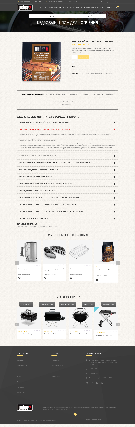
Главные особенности (57, 95)
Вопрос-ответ (21, 392)
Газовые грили (88, 304)
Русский (108, 7)
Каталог (42, 7)
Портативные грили (47, 304)
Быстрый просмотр (30, 265)
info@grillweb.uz (93, 373)
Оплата (97, 95)
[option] (41, 63)
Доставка (85, 95)
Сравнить (77, 62)
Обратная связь (73, 1)
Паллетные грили (56, 381)
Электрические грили (67, 304)
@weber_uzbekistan (25, 1)
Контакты (100, 7)
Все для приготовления (55, 7)
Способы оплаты (21, 371)
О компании (20, 360)
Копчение (99, 73)
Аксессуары (69, 7)
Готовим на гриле (88, 7)
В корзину (83, 57)
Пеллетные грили (108, 304)
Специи (78, 7)
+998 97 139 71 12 (39, 1)
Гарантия (73, 95)
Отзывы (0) (109, 95)
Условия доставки (22, 365)
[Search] (115, 2)
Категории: (75, 73)
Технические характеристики (33, 95)
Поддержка (20, 387)
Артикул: (74, 66)
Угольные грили (26, 304)
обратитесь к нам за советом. (49, 226)
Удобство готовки (107, 73)
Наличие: (74, 69)
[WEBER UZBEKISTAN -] (25, 7)
